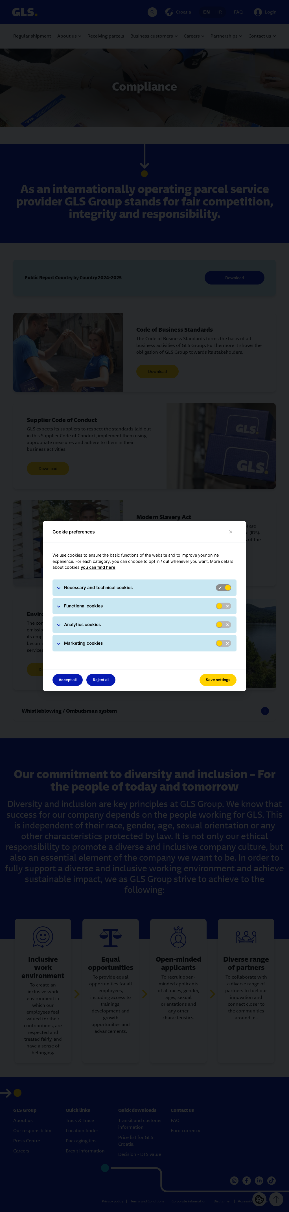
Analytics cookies (82, 624)
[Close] (231, 531)
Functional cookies (83, 606)
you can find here (98, 567)
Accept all (67, 679)
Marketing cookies (83, 643)
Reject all (101, 679)
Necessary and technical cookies (98, 587)
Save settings (218, 679)
